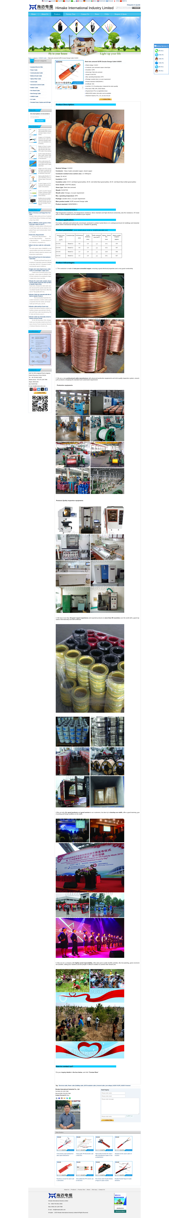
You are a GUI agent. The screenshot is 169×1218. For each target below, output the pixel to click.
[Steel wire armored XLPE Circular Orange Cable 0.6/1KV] (69, 72)
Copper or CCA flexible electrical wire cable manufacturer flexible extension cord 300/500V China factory (44, 140)
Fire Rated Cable (35, 90)
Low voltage (108, 1085)
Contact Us (85, 14)
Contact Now (40, 392)
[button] (82, 54)
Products (57, 14)
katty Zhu (161, 54)
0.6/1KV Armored (125, 1085)
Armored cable (100, 1085)
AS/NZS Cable (43, 58)
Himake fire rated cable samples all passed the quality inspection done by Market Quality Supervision (40, 282)
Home (33, 14)
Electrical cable (63, 1085)
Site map (94, 1189)
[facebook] (46, 389)
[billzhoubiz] (59, 1098)
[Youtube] (34, 389)
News (97, 14)
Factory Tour (70, 14)
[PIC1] (97, 55)
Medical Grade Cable (36, 76)
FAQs (107, 14)
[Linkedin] (38, 389)
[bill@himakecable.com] (64, 1098)
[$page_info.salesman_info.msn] (56, 1098)
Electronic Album (120, 1211)
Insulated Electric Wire (36, 67)
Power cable (71, 1085)
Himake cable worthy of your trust (38, 306)
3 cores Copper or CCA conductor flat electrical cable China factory (44, 185)
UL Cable (33, 99)
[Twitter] (42, 389)
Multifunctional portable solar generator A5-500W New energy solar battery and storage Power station (44, 201)
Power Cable (33, 70)
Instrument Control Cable (37, 84)
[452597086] (62, 1098)
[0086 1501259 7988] (70, 1098)
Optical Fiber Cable (35, 79)
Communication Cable (36, 73)
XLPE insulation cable (90, 1085)
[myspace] (31, 389)
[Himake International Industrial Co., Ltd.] (41, 9)
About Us (44, 14)
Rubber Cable (34, 87)
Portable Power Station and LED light (40, 102)
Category (35, 58)
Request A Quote (133, 5)
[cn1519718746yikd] (67, 1098)
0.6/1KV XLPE (116, 1085)
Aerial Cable (33, 81)
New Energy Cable (35, 93)
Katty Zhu (161, 58)
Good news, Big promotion (36, 234)
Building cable (79, 1085)
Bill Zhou (161, 66)
